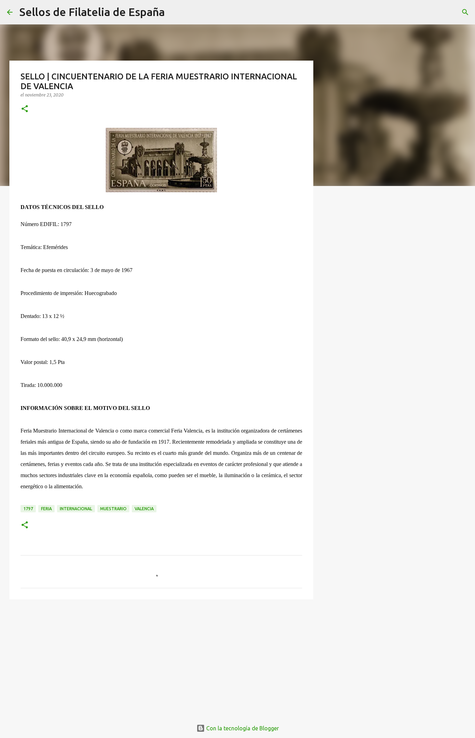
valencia (144, 508)
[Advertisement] (161, 658)
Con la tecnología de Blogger (242, 728)
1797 (28, 508)
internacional (76, 508)
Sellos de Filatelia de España (92, 12)
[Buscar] (174, 12)
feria (46, 508)
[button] (25, 109)
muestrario (113, 508)
